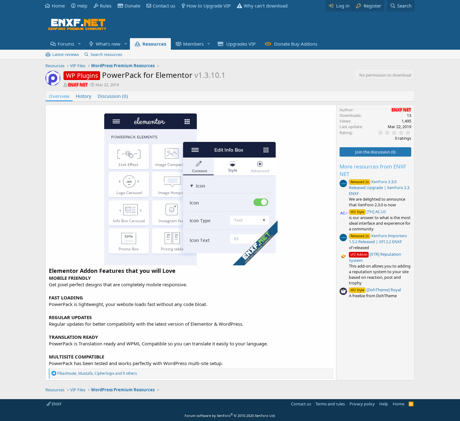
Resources (154, 44)
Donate (132, 6)
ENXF (56, 404)
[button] (79, 44)
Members (193, 44)
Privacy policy (362, 404)
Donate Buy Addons (295, 44)
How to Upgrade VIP (209, 6)
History (83, 96)
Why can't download (266, 6)
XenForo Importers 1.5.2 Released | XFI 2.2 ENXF (378, 238)
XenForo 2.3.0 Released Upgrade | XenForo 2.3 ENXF (379, 187)
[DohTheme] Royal (375, 290)
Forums (66, 44)
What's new (108, 44)
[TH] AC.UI (368, 211)
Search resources (106, 54)
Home (58, 6)
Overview (59, 96)
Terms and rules (330, 404)
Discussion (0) (113, 96)
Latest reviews (65, 54)
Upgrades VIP (241, 44)
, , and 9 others (97, 373)
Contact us (164, 6)
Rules (105, 6)
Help (82, 6)
